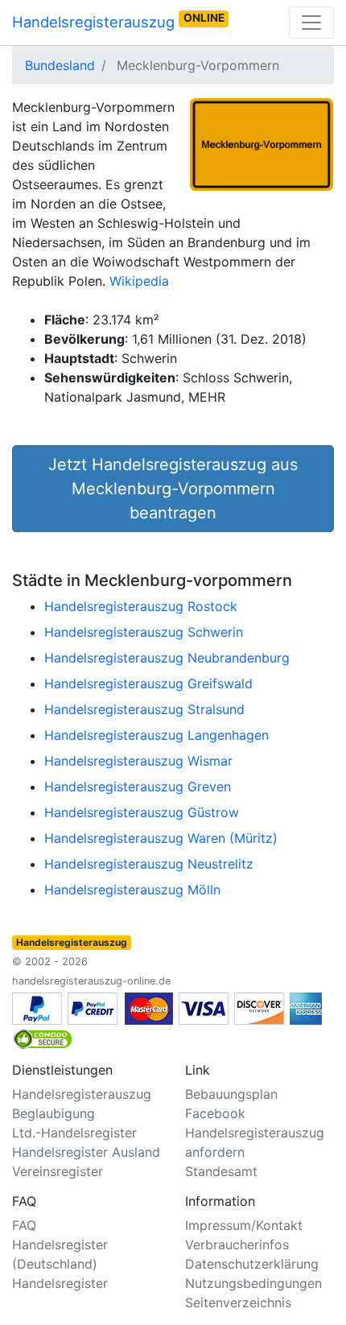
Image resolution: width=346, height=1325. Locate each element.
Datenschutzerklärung (252, 1264)
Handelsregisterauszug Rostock (140, 606)
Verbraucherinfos (237, 1244)
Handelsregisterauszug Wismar (138, 761)
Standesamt (221, 1171)
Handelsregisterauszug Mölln (132, 889)
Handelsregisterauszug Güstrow (141, 812)
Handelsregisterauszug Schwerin (143, 632)
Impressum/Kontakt (244, 1225)
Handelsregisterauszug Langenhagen (156, 735)
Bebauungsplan (231, 1094)
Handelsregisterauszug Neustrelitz (148, 864)
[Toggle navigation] (311, 22)
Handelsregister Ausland (86, 1152)
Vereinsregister (57, 1171)
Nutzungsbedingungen (253, 1283)
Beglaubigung (53, 1113)
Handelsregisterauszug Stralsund (144, 709)
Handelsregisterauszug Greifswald (148, 683)
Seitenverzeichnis (238, 1302)
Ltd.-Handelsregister (74, 1133)
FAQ (24, 1225)
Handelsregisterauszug (118, 21)
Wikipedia (139, 281)
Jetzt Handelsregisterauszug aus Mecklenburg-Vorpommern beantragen (173, 488)
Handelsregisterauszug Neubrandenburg (167, 658)
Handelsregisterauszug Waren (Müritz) (161, 838)
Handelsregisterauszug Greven (137, 786)
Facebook (215, 1113)
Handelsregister (60, 1283)
